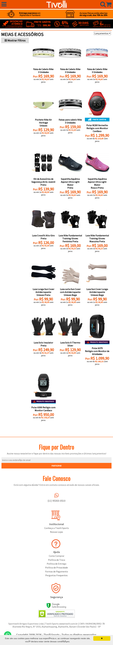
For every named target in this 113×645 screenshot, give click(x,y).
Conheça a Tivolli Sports (56, 528)
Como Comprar (56, 555)
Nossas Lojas (56, 531)
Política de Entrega (56, 563)
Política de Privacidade (56, 567)
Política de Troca (56, 559)
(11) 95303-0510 (56, 500)
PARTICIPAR (57, 465)
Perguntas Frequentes (56, 575)
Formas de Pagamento (56, 571)
